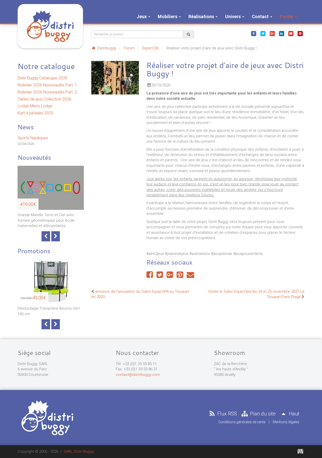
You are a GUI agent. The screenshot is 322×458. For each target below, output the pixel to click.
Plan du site (262, 414)
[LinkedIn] (281, 33)
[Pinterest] (300, 33)
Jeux (142, 16)
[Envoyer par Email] (190, 276)
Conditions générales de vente (241, 422)
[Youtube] (291, 33)
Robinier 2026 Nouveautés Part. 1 (47, 85)
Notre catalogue (46, 66)
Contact (261, 16)
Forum (287, 16)
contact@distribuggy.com (138, 374)
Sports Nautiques (33, 138)
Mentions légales (286, 422)
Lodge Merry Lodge (35, 106)
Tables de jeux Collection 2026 (44, 99)
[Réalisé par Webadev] (300, 451)
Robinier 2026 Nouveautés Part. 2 (47, 92)
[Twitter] (263, 33)
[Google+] (272, 33)
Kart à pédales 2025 (35, 113)
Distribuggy (106, 48)
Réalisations (201, 16)
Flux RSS (226, 414)
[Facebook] (254, 33)
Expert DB (150, 48)
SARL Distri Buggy (79, 451)
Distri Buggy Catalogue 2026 (42, 78)
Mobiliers (168, 16)
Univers (233, 16)
